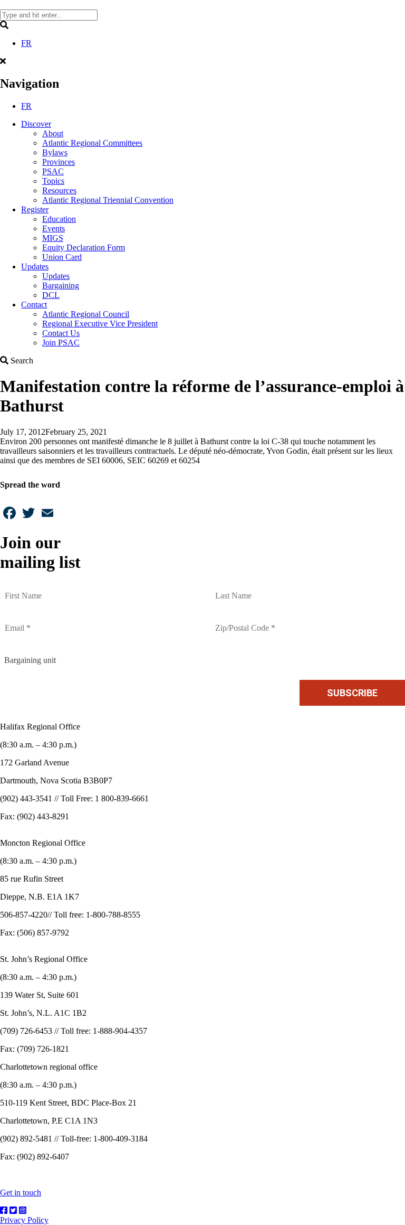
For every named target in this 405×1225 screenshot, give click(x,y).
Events (53, 228)
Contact (34, 304)
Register (35, 209)
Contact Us (61, 333)
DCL (51, 295)
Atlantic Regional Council (85, 314)
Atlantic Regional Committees (92, 142)
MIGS (52, 237)
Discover (36, 123)
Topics (53, 180)
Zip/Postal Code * (246, 622)
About (52, 133)
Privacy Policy (24, 1219)
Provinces (58, 161)
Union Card (62, 257)
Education (59, 218)
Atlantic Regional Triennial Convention (107, 199)
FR (26, 43)
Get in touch (20, 1192)
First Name (25, 589)
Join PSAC (61, 342)
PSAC (53, 171)
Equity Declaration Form (83, 247)
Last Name (235, 589)
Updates (35, 266)
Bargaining (60, 285)
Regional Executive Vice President (100, 323)
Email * (19, 622)
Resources (59, 190)
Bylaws (55, 152)
